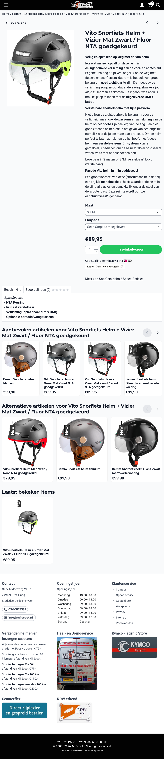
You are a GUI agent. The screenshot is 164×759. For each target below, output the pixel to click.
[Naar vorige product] (147, 22)
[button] (6, 5)
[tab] (12, 289)
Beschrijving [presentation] (12, 290)
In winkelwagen (131, 249)
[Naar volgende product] (157, 22)
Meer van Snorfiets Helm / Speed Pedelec (114, 279)
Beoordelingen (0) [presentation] (38, 290)
